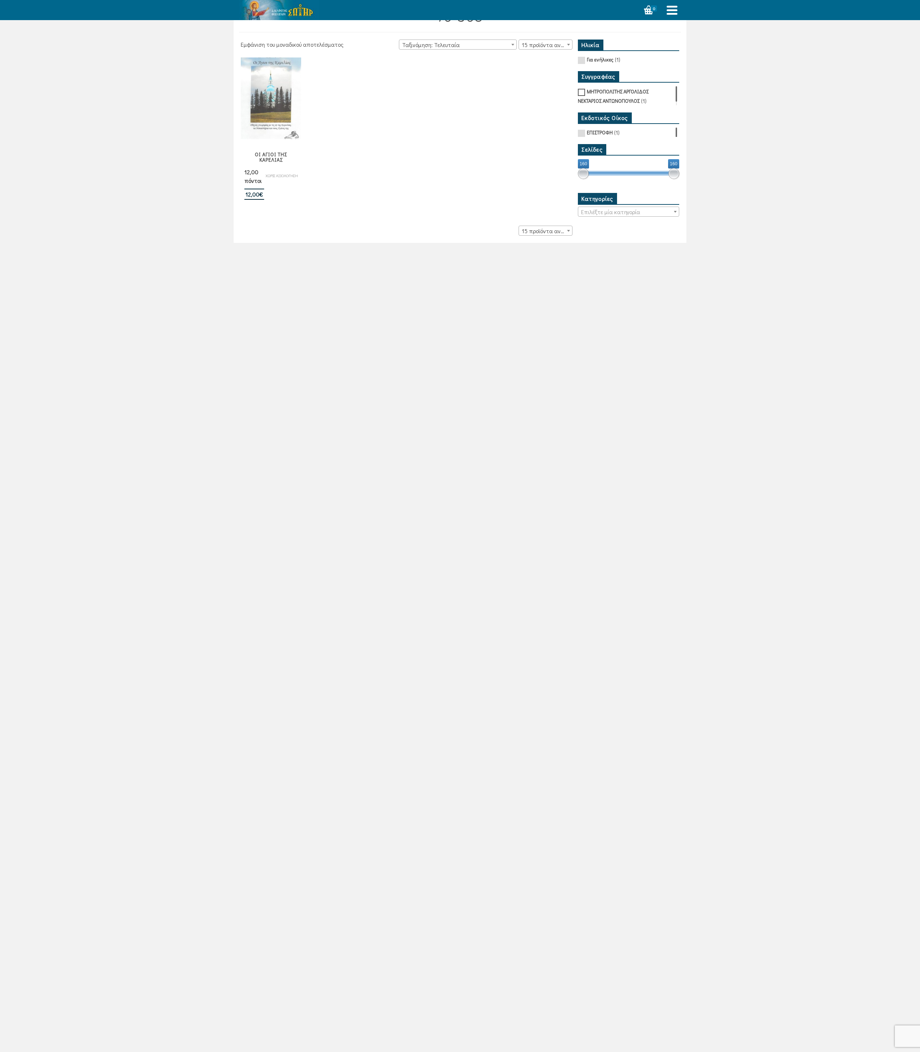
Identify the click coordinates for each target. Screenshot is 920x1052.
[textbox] (628, 212)
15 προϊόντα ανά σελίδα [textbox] (547, 45)
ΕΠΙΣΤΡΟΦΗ (600, 132)
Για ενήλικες (600, 59)
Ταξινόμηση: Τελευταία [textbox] (431, 45)
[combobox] (458, 45)
